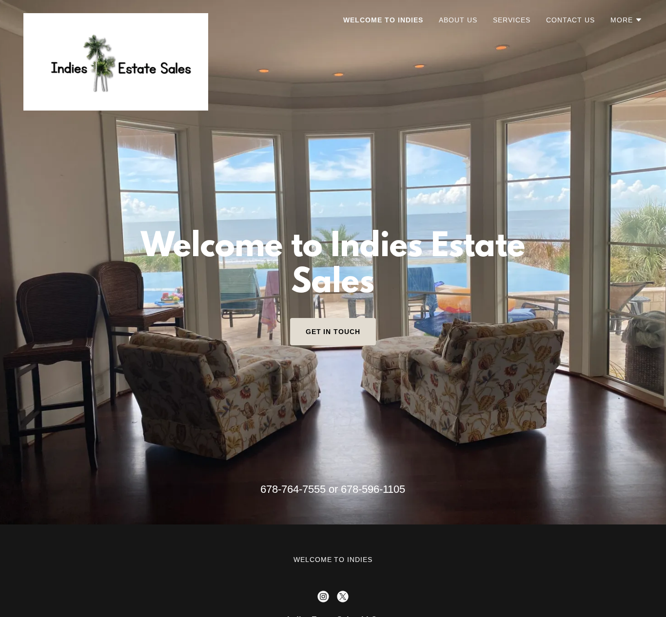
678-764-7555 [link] (293, 489)
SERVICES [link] (511, 20)
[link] (115, 17)
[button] (626, 20)
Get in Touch (333, 332)
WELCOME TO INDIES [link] (383, 20)
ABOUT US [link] (458, 20)
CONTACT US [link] (570, 20)
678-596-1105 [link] (373, 489)
